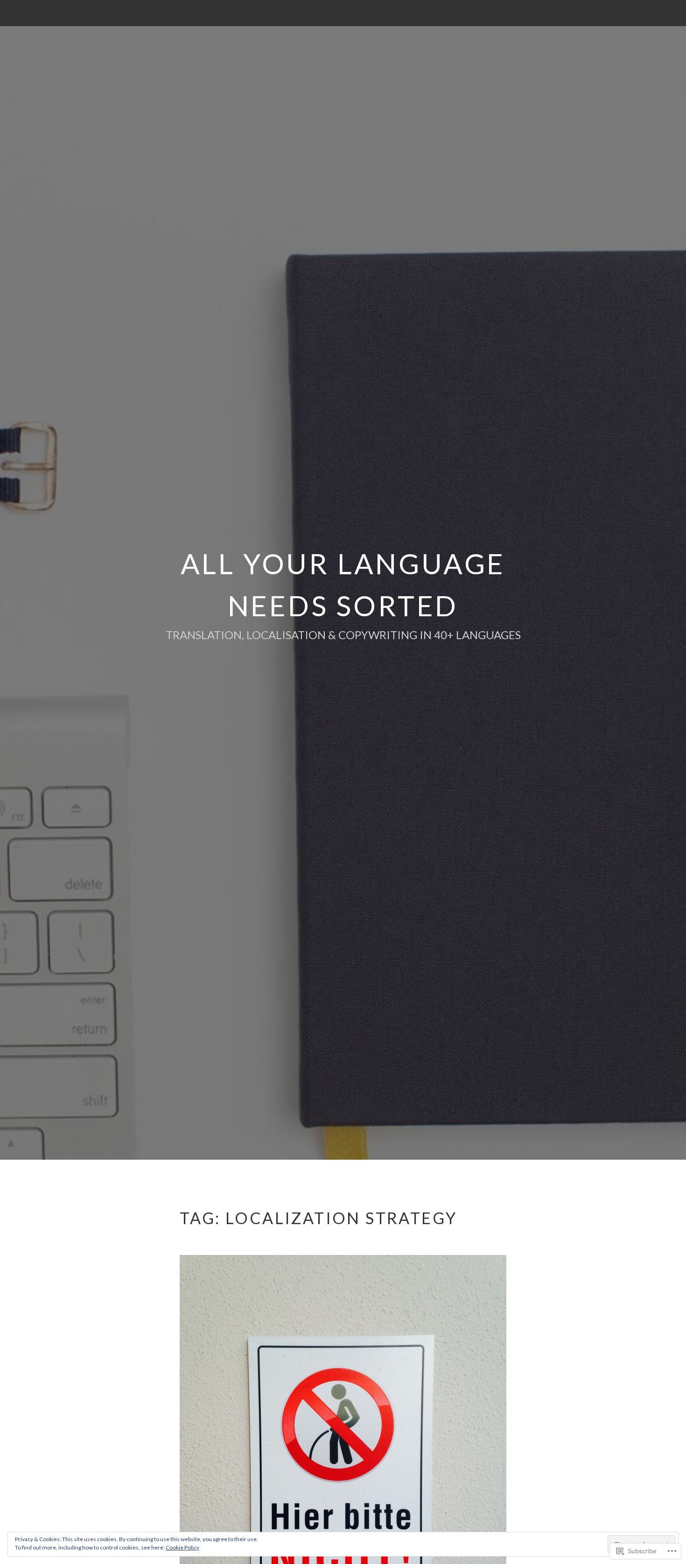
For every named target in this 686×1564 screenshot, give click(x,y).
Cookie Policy (182, 1547)
